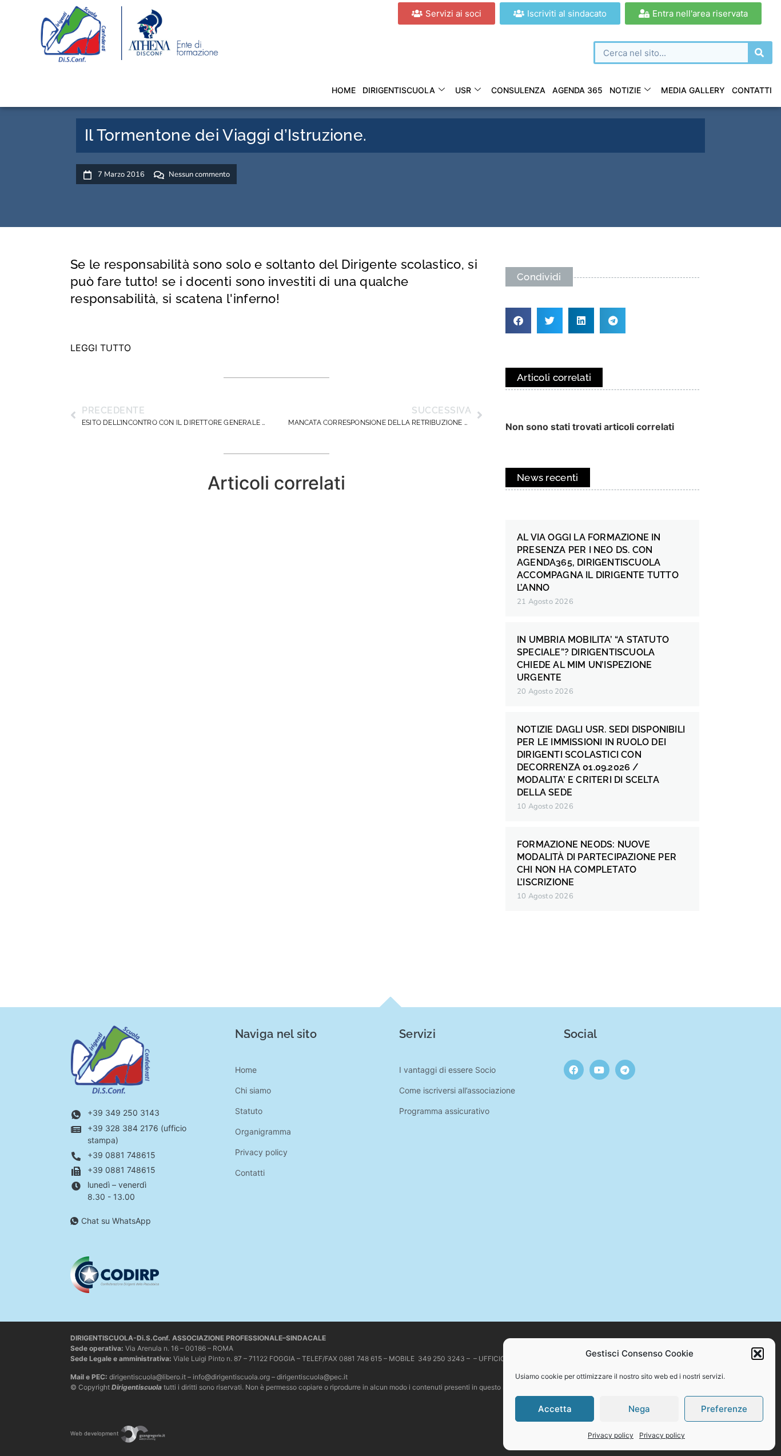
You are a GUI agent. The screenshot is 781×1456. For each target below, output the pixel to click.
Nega (639, 1408)
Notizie (625, 90)
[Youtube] (599, 1070)
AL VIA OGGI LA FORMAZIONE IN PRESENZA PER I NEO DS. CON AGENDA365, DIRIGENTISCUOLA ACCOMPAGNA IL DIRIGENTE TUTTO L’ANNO (598, 562)
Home (344, 90)
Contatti (752, 90)
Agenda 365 (577, 90)
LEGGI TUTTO (100, 347)
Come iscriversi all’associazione (457, 1090)
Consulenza (518, 90)
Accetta (555, 1408)
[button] (757, 1353)
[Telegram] (625, 1070)
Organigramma (263, 1131)
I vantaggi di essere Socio (447, 1070)
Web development (95, 1433)
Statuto (248, 1111)
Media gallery (693, 90)
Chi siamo (253, 1090)
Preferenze (724, 1408)
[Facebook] (574, 1070)
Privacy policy (610, 1435)
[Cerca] (759, 52)
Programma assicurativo (444, 1111)
